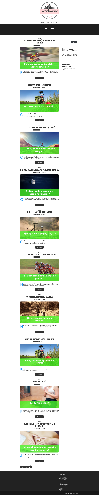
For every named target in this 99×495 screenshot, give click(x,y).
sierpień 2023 (63, 481)
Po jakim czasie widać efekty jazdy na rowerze (39, 41)
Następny (30, 466)
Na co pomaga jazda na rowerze (39, 296)
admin (44, 45)
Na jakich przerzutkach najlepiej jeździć (39, 254)
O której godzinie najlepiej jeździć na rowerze (39, 169)
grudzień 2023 (63, 476)
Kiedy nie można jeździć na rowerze (39, 339)
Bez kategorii (63, 485)
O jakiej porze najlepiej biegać (39, 212)
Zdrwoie (42, 22)
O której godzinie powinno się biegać (39, 127)
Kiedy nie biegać (39, 381)
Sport (57, 22)
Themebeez (76, 493)
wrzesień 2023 (63, 479)
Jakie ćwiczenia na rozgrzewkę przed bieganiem (39, 425)
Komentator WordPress (67, 68)
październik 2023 (63, 478)
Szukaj (63, 40)
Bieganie (52, 22)
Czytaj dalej (39, 77)
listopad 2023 (63, 477)
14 (27, 466)
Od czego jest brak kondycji (39, 85)
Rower (47, 22)
